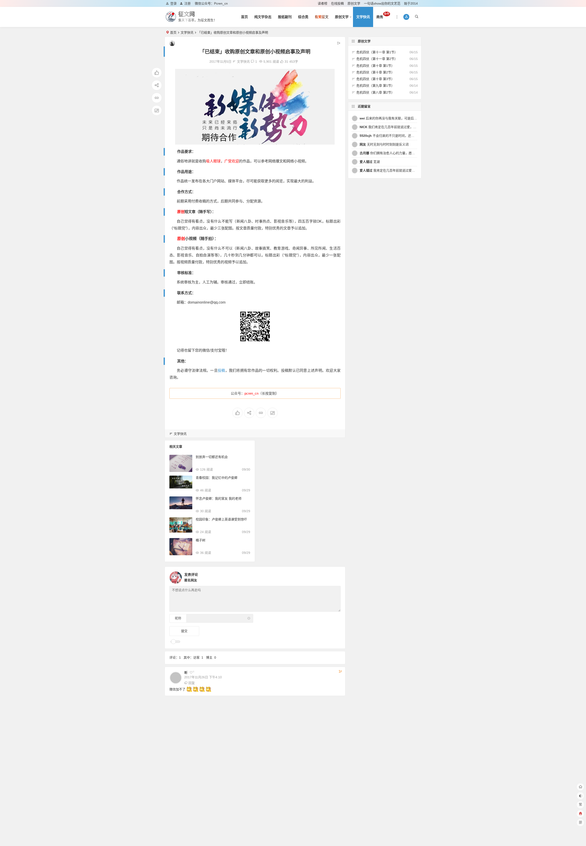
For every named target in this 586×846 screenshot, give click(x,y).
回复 (191, 683)
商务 (382, 15)
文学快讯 (363, 17)
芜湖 (370, 162)
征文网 (186, 14)
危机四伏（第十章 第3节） (375, 79)
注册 (187, 3)
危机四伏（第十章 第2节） (375, 72)
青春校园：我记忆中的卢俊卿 (216, 478)
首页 (244, 17)
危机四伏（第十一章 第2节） (377, 59)
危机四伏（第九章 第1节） (375, 85)
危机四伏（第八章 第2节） (375, 92)
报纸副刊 (285, 17)
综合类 (303, 17)
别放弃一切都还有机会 (212, 457)
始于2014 (411, 3)
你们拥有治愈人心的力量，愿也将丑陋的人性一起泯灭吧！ (406, 153)
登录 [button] (173, 3)
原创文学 (353, 3)
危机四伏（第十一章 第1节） (377, 52)
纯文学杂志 (262, 17)
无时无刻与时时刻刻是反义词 (384, 144)
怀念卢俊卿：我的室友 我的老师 (218, 498)
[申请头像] (336, 576)
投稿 (221, 370)
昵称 (178, 618)
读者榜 (322, 3)
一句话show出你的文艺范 (382, 3)
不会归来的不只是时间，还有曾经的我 (393, 135)
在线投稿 (337, 3)
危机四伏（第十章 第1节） (375, 65)
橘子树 (200, 540)
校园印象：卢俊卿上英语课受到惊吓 (221, 519)
